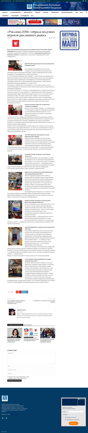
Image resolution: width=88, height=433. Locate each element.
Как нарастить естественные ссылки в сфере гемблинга (44, 301)
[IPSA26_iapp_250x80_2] (34, 22)
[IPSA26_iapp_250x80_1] (16, 22)
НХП (32, 15)
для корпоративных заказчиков (72, 419)
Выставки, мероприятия (18, 28)
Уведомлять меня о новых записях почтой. (18, 378)
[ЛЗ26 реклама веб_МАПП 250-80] (71, 22)
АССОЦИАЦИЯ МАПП (15, 12)
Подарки (37, 12)
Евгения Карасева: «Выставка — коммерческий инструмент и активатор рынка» (14, 340)
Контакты (48, 0)
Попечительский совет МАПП (39, 0)
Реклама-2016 (11, 56)
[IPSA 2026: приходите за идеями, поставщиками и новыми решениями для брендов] (47, 333)
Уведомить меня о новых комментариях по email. (19, 376)
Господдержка (25, 15)
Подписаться (73, 423)
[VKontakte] (86, 1)
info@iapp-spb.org (14, 414)
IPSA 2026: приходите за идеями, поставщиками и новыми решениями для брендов (47, 340)
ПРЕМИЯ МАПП (54, 12)
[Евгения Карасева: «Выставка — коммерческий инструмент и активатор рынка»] (14, 333)
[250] (53, 22)
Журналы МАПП (28, 12)
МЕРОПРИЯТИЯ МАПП (67, 12)
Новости (4, 12)
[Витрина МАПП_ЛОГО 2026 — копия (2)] (69, 40)
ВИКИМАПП (5, 15)
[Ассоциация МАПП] (44, 6)
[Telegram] (83, 1)
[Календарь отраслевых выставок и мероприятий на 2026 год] (31, 333)
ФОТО (81, 12)
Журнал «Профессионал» (20, 0)
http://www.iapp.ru (20, 311)
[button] (86, 12)
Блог (76, 12)
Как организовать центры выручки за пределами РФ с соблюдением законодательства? (16, 302)
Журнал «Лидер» (29, 0)
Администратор (21, 310)
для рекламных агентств (70, 417)
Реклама (27, 70)
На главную (9, 28)
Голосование (15, 15)
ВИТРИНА (45, 12)
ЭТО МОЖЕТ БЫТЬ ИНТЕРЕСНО (15, 325)
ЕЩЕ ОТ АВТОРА (28, 325)
